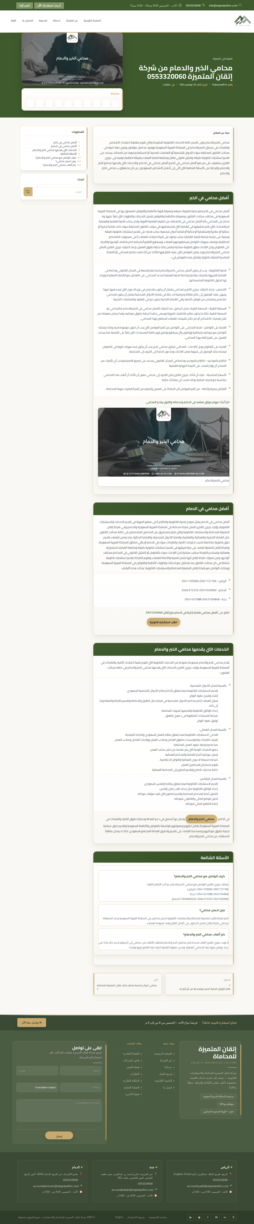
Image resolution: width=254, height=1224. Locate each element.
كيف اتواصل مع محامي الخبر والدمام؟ (58, 158)
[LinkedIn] (87, 103)
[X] (40, 103)
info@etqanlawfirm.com (223, 5)
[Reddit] (68, 103)
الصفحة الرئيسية (92, 20)
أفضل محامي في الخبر (66, 142)
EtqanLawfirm (219, 84)
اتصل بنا (167, 1087)
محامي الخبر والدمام (201, 819)
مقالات (167, 84)
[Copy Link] (49, 103)
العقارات (134, 1074)
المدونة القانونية (163, 1080)
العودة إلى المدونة (223, 58)
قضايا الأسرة (132, 1094)
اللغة (13, 20)
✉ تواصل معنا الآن (32, 1022)
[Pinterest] (106, 103)
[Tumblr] (78, 103)
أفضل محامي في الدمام (65, 146)
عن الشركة (72, 20)
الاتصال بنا (27, 20)
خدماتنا (56, 20)
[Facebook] (116, 103)
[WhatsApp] (97, 103)
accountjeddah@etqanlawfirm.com (133, 1189)
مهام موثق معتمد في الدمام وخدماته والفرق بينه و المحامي (182, 402)
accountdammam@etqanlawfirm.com (56, 1186)
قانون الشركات (131, 1060)
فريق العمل (165, 1074)
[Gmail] (59, 103)
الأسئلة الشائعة (70, 154)
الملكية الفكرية (131, 1080)
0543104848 (193, 5)
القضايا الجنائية (131, 1087)
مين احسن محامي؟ (68, 161)
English (119, 1217)
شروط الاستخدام (136, 1217)
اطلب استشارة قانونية (163, 622)
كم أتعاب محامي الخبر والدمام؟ (62, 165)
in (225, 1217)
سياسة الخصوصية (158, 1217)
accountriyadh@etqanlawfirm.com (208, 1186)
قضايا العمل (132, 1067)
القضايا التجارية (131, 1053)
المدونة (43, 20)
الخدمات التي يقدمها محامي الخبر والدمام (56, 150)
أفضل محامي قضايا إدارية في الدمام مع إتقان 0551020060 (182, 612)
